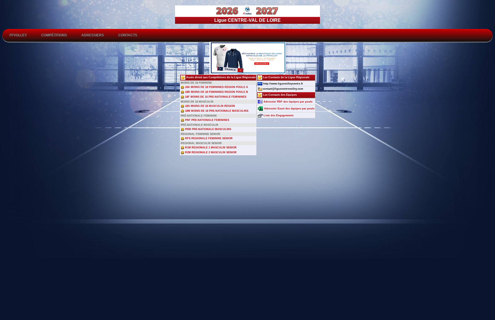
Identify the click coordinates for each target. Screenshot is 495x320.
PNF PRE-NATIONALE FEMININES (206, 120)
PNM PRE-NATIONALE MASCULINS (207, 129)
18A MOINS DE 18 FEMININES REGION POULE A (216, 87)
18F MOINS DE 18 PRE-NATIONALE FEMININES (215, 96)
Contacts (127, 35)
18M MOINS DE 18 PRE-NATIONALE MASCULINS (216, 110)
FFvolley (18, 35)
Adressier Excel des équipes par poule (289, 108)
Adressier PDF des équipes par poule (288, 101)
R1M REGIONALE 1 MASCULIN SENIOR (210, 147)
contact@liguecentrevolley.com (283, 88)
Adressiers (92, 35)
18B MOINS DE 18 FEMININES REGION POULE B (216, 92)
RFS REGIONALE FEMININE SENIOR (208, 138)
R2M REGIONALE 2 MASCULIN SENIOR (210, 152)
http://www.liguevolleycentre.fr (282, 83)
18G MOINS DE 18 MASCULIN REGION (209, 106)
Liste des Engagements (278, 115)
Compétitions (54, 35)
